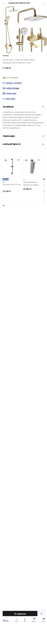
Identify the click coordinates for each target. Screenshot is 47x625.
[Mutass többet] (43, 3)
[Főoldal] (5, 621)
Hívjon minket (10, 99)
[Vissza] (4, 3)
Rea (4, 182)
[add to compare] (5, 160)
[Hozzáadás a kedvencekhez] (18, 160)
